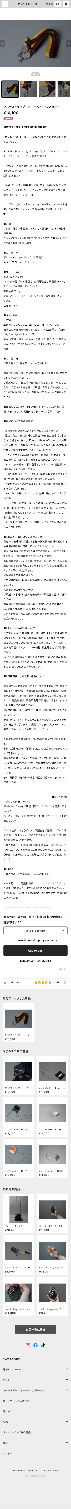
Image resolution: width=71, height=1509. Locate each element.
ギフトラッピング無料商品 (17, 1432)
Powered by (31, 1476)
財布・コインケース (13, 1369)
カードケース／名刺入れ (17, 1400)
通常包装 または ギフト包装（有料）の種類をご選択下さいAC (34, 919)
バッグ (6, 1379)
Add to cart (35, 950)
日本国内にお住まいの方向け (35, 960)
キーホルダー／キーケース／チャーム (23, 1390)
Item (5, 1421)
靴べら (6, 1411)
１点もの (7, 1453)
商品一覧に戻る (35, 1329)
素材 (5, 1442)
